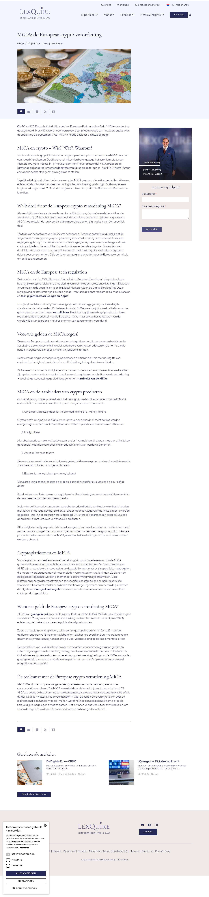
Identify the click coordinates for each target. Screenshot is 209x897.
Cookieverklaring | (107, 860)
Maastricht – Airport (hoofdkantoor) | (109, 851)
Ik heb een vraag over (154, 206)
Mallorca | (136, 851)
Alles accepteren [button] (26, 873)
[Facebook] (149, 825)
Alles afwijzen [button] (26, 881)
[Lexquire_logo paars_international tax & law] (35, 12)
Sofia (167, 851)
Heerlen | (83, 851)
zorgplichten (61, 312)
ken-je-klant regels (48, 589)
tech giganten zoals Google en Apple (44, 296)
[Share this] (37, 111)
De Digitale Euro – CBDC (61, 761)
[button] (190, 15)
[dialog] (26, 858)
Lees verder (24, 848)
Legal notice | (89, 860)
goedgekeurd (39, 614)
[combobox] (45, 825)
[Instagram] (156, 825)
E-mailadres (149, 194)
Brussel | (58, 851)
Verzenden (152, 229)
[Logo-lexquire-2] (94, 828)
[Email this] (29, 111)
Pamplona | (148, 851)
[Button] (21, 111)
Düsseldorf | (70, 851)
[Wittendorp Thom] (165, 154)
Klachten (123, 860)
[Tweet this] (45, 111)
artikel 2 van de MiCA (93, 378)
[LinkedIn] (142, 825)
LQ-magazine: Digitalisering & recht (158, 761)
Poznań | (160, 851)
